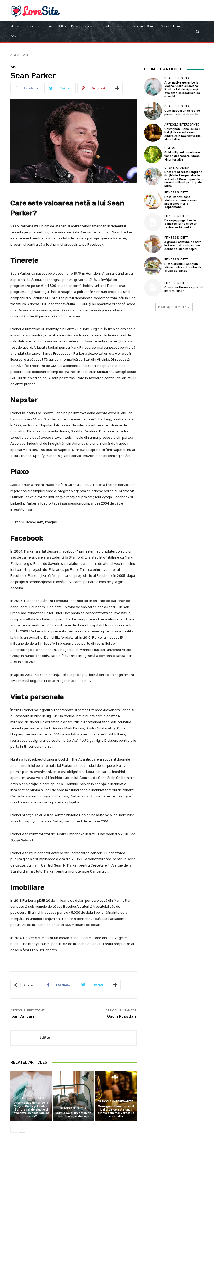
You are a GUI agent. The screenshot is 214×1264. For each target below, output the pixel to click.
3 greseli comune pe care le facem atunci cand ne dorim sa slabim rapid (182, 245)
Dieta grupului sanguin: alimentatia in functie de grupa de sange (182, 267)
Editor (44, 1037)
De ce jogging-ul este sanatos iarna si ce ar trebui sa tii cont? (180, 224)
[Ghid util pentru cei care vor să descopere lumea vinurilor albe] (153, 154)
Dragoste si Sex (30, 1098)
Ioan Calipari (22, 1016)
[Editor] (25, 1038)
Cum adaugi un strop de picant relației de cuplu (73, 1114)
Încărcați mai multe (172, 307)
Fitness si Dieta (176, 192)
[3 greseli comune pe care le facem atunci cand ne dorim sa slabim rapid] (153, 244)
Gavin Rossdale (122, 1016)
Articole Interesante (115, 1101)
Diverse (170, 148)
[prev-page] (13, 1129)
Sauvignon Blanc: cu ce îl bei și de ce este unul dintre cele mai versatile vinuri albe (116, 1111)
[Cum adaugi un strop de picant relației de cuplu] (73, 1096)
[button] (197, 31)
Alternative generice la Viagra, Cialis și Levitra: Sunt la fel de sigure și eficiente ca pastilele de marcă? (31, 1109)
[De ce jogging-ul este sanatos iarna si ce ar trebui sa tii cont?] (153, 222)
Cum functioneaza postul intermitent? (183, 289)
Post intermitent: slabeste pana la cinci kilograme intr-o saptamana (180, 202)
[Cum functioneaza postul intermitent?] (153, 287)
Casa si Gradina (176, 167)
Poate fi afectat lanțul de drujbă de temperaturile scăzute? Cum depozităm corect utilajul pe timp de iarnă (183, 179)
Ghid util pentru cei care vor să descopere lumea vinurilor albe (182, 156)
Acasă (14, 54)
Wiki (26, 54)
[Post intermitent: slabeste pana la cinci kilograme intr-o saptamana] (153, 200)
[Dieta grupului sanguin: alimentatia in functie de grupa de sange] (153, 266)
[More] (117, 88)
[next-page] (22, 1129)
